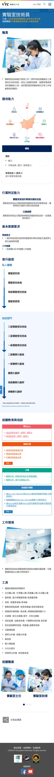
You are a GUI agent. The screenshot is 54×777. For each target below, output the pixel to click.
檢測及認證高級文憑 (14, 450)
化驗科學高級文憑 (13, 457)
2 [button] (27, 704)
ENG (34, 4)
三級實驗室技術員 (17, 326)
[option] (14, 683)
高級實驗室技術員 (17, 291)
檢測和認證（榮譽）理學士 (17, 436)
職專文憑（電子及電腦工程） (18, 480)
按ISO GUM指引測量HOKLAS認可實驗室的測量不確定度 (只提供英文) (28, 504)
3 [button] (30, 704)
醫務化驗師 (14, 373)
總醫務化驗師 (15, 391)
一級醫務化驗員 (16, 363)
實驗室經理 (14, 301)
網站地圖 (17, 748)
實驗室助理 (14, 273)
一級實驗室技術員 (17, 345)
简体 (39, 4)
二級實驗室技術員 (17, 335)
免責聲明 (27, 748)
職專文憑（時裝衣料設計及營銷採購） (22, 476)
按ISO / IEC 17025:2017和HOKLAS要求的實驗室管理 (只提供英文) (29, 495)
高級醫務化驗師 (16, 382)
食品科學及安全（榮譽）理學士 (19, 433)
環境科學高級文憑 (13, 454)
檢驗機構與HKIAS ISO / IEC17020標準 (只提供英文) (26, 500)
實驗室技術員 (15, 282)
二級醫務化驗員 (16, 354)
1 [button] (24, 705)
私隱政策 (36, 748)
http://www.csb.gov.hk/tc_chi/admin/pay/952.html (15, 406)
